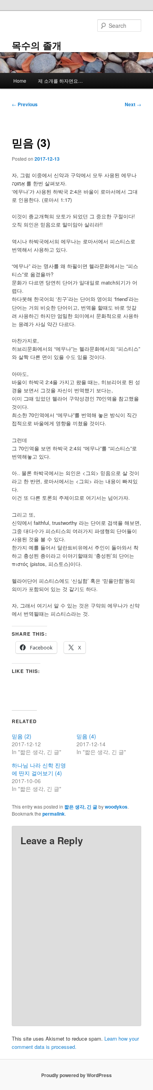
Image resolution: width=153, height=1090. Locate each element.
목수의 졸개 (37, 45)
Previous (25, 104)
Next (133, 104)
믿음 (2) (21, 736)
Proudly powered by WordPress (76, 1075)
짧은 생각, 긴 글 (80, 806)
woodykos (116, 806)
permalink (53, 813)
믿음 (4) (86, 736)
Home (19, 80)
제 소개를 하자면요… (60, 80)
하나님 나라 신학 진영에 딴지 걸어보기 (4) (39, 769)
